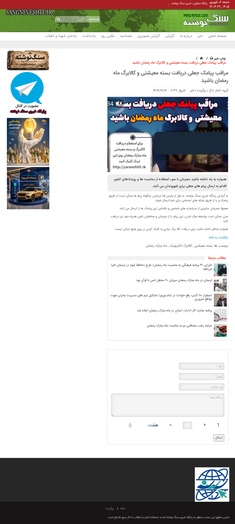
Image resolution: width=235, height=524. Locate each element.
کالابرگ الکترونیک (180, 246)
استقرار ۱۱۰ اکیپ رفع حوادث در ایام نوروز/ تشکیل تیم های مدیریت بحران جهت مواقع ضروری (161, 297)
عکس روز (108, 36)
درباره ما (186, 36)
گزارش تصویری (148, 36)
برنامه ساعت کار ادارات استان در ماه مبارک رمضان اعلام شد (174, 310)
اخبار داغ (215, 90)
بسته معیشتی (203, 246)
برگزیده (201, 90)
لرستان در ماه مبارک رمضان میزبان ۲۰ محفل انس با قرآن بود (174, 280)
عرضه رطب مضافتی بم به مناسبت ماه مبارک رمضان (179, 326)
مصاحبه (126, 36)
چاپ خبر (219, 58)
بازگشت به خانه (218, 237)
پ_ (167, 3)
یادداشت (89, 36)
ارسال (218, 437)
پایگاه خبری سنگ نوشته (198, 15)
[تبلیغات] (28, 94)
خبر (200, 36)
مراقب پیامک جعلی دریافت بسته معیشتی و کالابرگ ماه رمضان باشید (170, 77)
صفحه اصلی (217, 36)
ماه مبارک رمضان (156, 246)
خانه (122, 508)
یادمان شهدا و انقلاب (61, 36)
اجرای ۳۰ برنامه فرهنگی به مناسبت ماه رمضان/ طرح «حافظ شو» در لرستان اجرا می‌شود (161, 267)
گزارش (169, 36)
